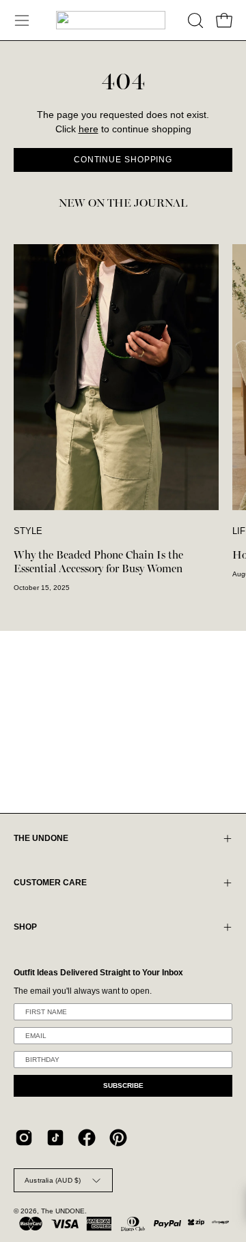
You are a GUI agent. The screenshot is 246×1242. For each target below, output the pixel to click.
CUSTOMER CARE (50, 882)
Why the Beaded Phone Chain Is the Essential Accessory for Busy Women (98, 562)
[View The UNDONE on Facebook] (87, 1137)
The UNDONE (63, 1211)
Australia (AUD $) (53, 1180)
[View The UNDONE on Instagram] (24, 1137)
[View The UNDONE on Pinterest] (118, 1137)
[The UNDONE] (110, 20)
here (88, 129)
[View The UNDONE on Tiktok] (55, 1137)
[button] (194, 20)
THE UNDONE (41, 838)
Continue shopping (123, 159)
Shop (25, 927)
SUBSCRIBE (123, 1085)
